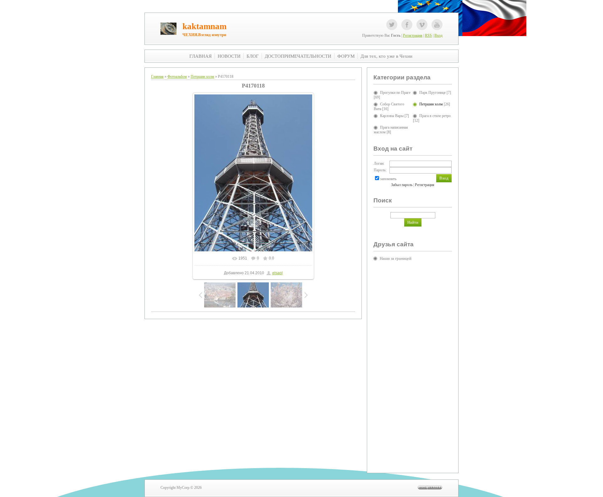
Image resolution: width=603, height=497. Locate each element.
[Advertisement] (398, 362)
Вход (438, 35)
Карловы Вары (392, 116)
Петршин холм (202, 76)
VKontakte (421, 24)
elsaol (277, 273)
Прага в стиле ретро (435, 116)
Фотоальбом (177, 76)
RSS (428, 35)
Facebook (406, 24)
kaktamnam (204, 26)
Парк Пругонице (432, 92)
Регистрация (412, 35)
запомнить (388, 179)
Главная (157, 76)
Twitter (391, 24)
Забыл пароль (401, 185)
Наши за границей (395, 258)
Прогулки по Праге (395, 92)
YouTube (437, 24)
